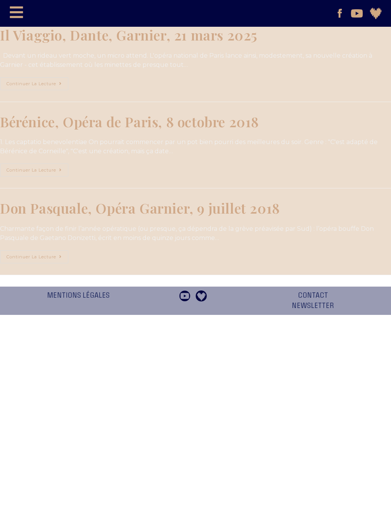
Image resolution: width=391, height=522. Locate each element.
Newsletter (313, 305)
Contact (313, 295)
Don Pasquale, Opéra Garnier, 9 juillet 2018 (140, 208)
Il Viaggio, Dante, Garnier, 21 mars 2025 (128, 35)
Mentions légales (78, 295)
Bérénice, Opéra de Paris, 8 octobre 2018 (129, 121)
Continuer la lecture (37, 81)
